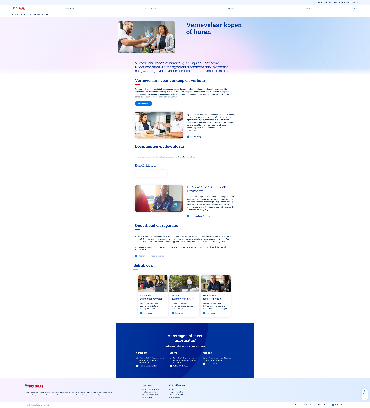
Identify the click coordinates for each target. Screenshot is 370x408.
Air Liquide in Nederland (176, 392)
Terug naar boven (364, 396)
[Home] (19, 8)
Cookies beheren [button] (340, 405)
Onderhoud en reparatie (149, 392)
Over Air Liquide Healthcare (150, 394)
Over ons (230, 8)
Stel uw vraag (195, 137)
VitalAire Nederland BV (175, 397)
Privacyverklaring (323, 405)
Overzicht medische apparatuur (151, 389)
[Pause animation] (368, 18)
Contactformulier (147, 397)
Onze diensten (68, 8)
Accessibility (284, 405)
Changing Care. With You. (200, 216)
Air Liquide (172, 389)
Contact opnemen (144, 104)
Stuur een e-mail (212, 364)
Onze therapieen (150, 8)
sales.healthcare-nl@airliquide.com (344, 2)
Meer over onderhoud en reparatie (151, 256)
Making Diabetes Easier (176, 394)
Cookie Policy (295, 405)
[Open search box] (354, 8)
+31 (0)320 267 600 (180, 366)
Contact (308, 8)
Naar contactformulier (148, 366)
